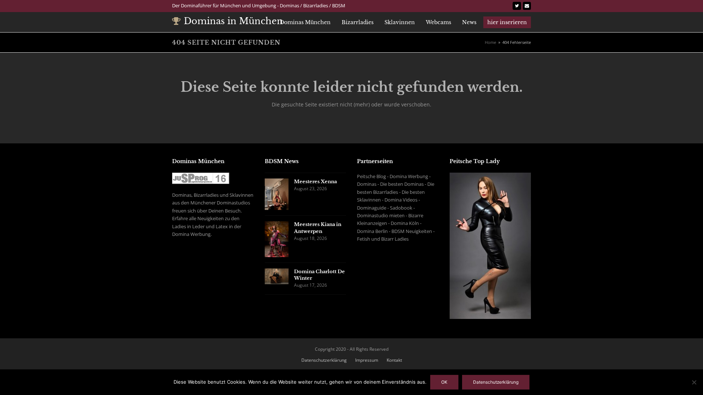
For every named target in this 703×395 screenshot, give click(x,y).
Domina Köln (405, 223)
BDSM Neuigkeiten (411, 231)
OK (444, 382)
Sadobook (401, 207)
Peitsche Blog (371, 176)
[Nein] (694, 382)
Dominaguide (371, 207)
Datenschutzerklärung (324, 360)
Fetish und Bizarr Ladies (383, 239)
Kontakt (394, 360)
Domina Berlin (372, 231)
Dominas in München (233, 21)
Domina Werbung (409, 176)
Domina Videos (400, 199)
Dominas (366, 184)
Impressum (366, 360)
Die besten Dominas (402, 184)
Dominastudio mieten (381, 215)
